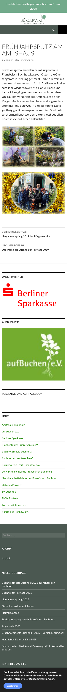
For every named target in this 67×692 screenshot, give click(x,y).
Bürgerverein (25, 60)
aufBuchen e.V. (10, 431)
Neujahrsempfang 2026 (15, 599)
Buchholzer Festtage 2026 (17, 592)
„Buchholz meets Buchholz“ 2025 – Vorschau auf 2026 (33, 632)
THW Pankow (10, 498)
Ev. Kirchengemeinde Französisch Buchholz (27, 471)
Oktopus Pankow (12, 484)
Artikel (6, 558)
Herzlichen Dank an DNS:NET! (19, 639)
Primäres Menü (62, 29)
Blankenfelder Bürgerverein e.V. (20, 444)
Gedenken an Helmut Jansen (18, 606)
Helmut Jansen (10, 612)
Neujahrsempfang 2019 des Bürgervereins (26, 234)
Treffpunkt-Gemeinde (14, 504)
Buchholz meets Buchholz (16, 451)
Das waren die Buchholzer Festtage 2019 (25, 247)
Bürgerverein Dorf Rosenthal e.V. (21, 464)
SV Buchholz (9, 491)
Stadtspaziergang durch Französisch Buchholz (28, 619)
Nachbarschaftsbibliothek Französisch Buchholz (30, 478)
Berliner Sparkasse (12, 438)
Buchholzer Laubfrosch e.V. (17, 458)
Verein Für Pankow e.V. (15, 511)
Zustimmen (12, 685)
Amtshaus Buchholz (13, 424)
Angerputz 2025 (11, 626)
